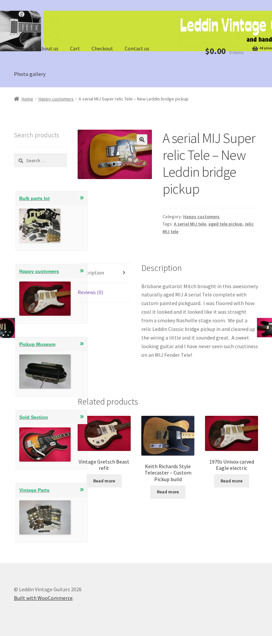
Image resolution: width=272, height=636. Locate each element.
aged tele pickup (225, 224)
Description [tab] (91, 272)
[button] (142, 139)
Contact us (137, 48)
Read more (104, 481)
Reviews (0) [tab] (90, 292)
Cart (75, 48)
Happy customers (56, 99)
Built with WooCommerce (43, 598)
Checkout (102, 48)
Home (21, 48)
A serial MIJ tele (190, 224)
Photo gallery (29, 74)
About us (48, 48)
